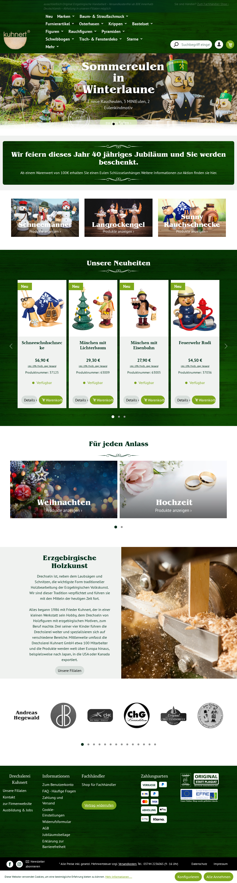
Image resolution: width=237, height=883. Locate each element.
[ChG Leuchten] (136, 715)
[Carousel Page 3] (124, 417)
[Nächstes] (226, 346)
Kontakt (9, 797)
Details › (30, 400)
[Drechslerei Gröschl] (210, 715)
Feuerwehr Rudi (144, 342)
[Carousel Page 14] (155, 744)
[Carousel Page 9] (127, 744)
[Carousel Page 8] (122, 744)
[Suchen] (175, 44)
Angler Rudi (195, 342)
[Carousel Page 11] (138, 744)
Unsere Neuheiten (118, 263)
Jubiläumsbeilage (56, 834)
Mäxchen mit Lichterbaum (42, 345)
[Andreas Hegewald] (26, 715)
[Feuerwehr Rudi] (144, 308)
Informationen (56, 776)
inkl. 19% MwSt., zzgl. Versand (42, 366)
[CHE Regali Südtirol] (100, 715)
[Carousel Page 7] (116, 744)
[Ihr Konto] (220, 44)
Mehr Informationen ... (118, 876)
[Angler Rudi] (195, 308)
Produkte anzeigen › (45, 231)
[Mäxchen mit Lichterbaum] (42, 308)
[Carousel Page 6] (111, 744)
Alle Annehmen (218, 876)
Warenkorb (54, 400)
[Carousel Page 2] (119, 417)
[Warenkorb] (230, 44)
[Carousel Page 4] (99, 744)
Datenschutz (199, 864)
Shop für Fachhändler (99, 784)
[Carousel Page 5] (105, 744)
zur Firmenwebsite (17, 803)
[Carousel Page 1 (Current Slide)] (113, 416)
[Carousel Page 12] (144, 744)
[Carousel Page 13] (149, 744)
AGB (45, 828)
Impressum (221, 864)
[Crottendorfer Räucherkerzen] (173, 715)
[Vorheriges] (10, 346)
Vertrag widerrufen (99, 805)
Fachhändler (93, 776)
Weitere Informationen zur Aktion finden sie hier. (179, 172)
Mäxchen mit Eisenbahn (93, 345)
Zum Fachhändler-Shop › (213, 4)
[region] (118, 346)
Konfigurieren (188, 876)
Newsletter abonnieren (35, 864)
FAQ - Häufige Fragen (59, 791)
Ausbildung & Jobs (18, 810)
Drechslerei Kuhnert (19, 779)
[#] (9, 864)
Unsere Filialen (69, 670)
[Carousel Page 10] (133, 744)
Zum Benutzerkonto (58, 784)
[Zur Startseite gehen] (16, 40)
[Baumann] (63, 715)
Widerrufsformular (56, 821)
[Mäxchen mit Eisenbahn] (93, 308)
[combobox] (191, 44)
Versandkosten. (127, 864)
